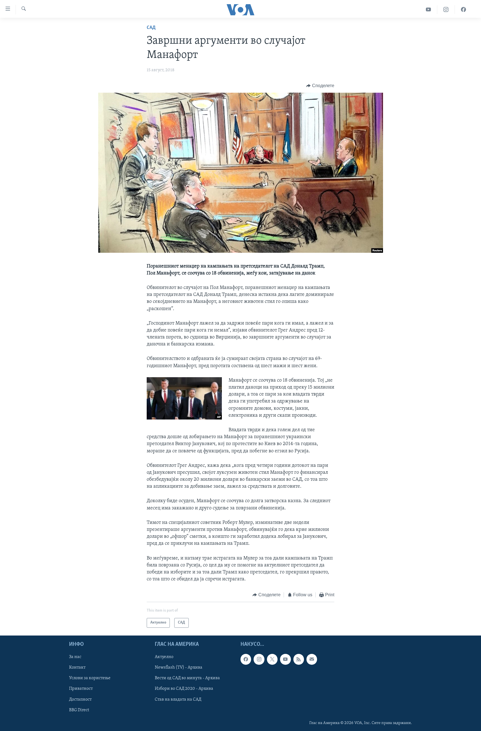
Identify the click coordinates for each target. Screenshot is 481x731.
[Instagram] (446, 9)
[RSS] (298, 659)
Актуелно (164, 657)
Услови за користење (90, 678)
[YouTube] (428, 9)
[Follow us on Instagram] (259, 659)
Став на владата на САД (178, 699)
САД (151, 27)
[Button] (320, 85)
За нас (75, 657)
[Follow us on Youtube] (285, 659)
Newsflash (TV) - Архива (178, 667)
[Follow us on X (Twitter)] (272, 659)
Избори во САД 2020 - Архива (184, 688)
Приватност (81, 688)
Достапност (80, 699)
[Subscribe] (311, 659)
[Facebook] (463, 9)
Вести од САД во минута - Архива (187, 678)
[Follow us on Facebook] (245, 659)
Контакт (77, 667)
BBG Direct (79, 710)
